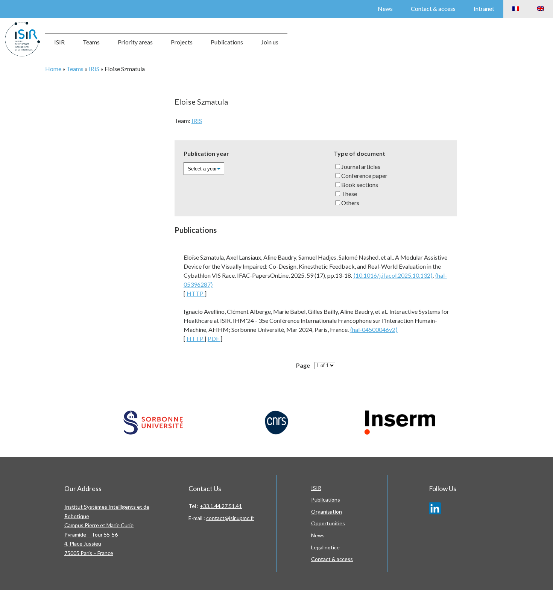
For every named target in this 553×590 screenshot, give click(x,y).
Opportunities (328, 523)
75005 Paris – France (88, 553)
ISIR (59, 42)
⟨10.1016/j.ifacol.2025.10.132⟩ (393, 275)
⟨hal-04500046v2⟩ (374, 329)
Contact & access (433, 8)
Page (303, 365)
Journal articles (360, 166)
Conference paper (364, 175)
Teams (91, 42)
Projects (182, 42)
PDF (214, 338)
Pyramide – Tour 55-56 (91, 534)
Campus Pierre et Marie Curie (99, 525)
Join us (269, 42)
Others (350, 202)
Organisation (326, 511)
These (349, 193)
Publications (227, 42)
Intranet (484, 8)
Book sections (359, 184)
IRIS (94, 68)
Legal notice (325, 547)
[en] (540, 9)
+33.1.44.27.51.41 (221, 506)
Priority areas (135, 42)
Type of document (359, 153)
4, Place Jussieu (82, 543)
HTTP (196, 293)
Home (53, 68)
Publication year (206, 153)
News (385, 8)
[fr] (515, 9)
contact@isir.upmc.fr (230, 518)
